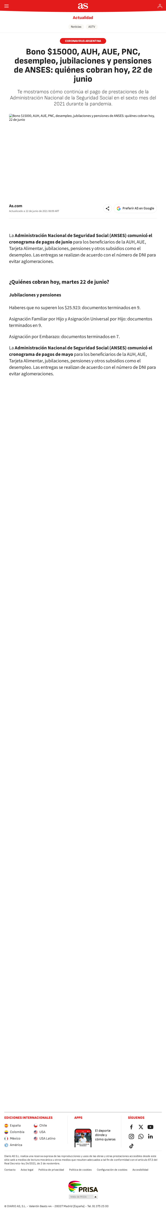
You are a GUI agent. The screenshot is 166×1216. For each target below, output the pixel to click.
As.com (15, 206)
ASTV (91, 27)
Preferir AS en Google (138, 208)
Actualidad (83, 17)
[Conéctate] (160, 6)
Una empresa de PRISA (83, 1186)
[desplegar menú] (6, 6)
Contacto (10, 1169)
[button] (107, 208)
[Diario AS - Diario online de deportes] (83, 6)
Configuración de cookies (112, 1169)
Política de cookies (80, 1169)
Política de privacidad (51, 1169)
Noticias (76, 27)
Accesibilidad (140, 1169)
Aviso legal (27, 1169)
